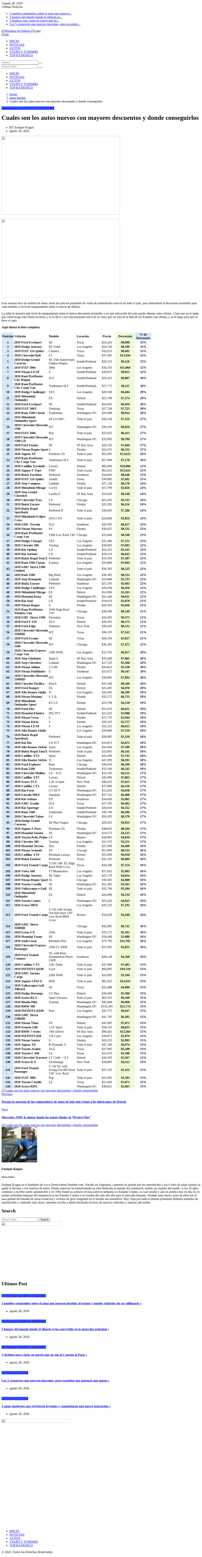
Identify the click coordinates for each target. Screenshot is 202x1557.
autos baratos (17, 98)
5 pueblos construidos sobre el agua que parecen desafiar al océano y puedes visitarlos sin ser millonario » (72, 1303)
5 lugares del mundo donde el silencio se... (35, 17)
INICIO (14, 41)
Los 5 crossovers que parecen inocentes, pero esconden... (44, 24)
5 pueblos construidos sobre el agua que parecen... (40, 13)
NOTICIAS (16, 44)
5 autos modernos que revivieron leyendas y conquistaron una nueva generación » (56, 1406)
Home (13, 94)
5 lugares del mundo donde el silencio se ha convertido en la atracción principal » (55, 1329)
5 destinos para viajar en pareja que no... (34, 20)
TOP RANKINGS (21, 55)
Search (44, 1219)
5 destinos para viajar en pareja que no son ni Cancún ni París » (44, 1354)
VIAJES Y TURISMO (23, 51)
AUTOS (14, 48)
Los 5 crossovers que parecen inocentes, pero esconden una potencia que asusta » (55, 1380)
